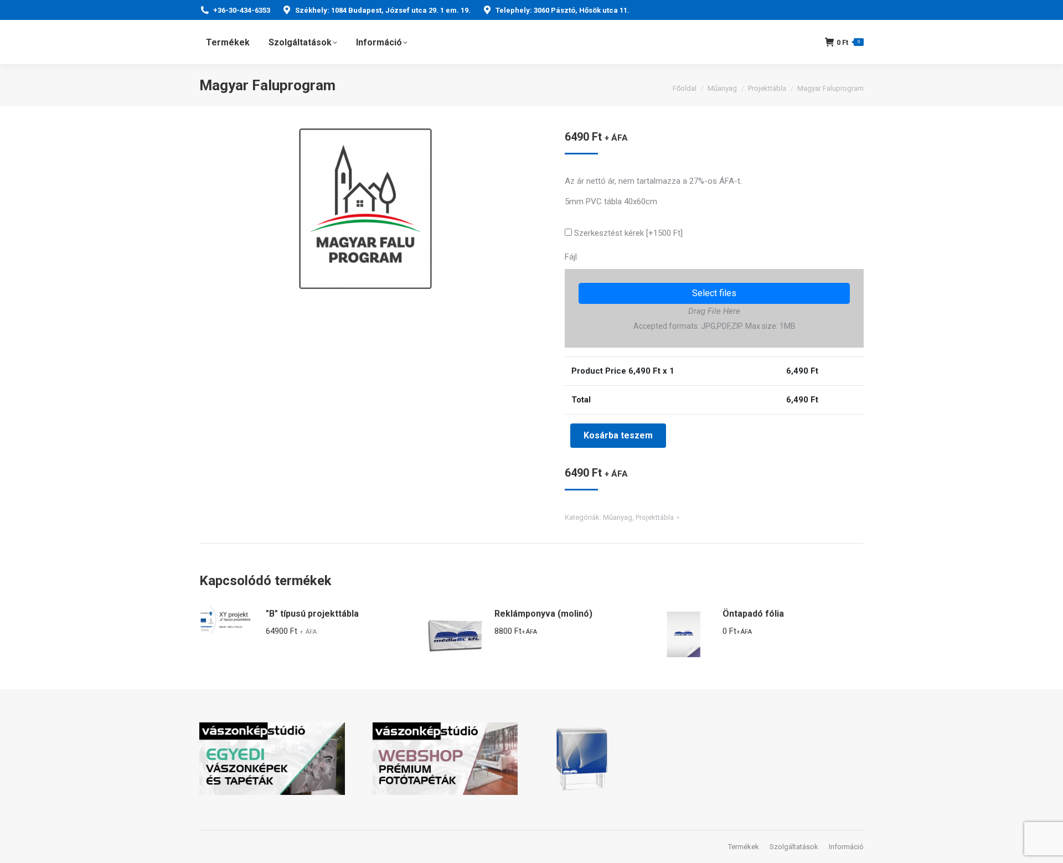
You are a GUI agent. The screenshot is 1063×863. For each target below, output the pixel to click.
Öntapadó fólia (753, 613)
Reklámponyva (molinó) (543, 613)
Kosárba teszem (618, 435)
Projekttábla (655, 517)
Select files (714, 293)
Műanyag (617, 517)
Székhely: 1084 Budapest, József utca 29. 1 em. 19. (383, 10)
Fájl (571, 257)
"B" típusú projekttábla (312, 613)
